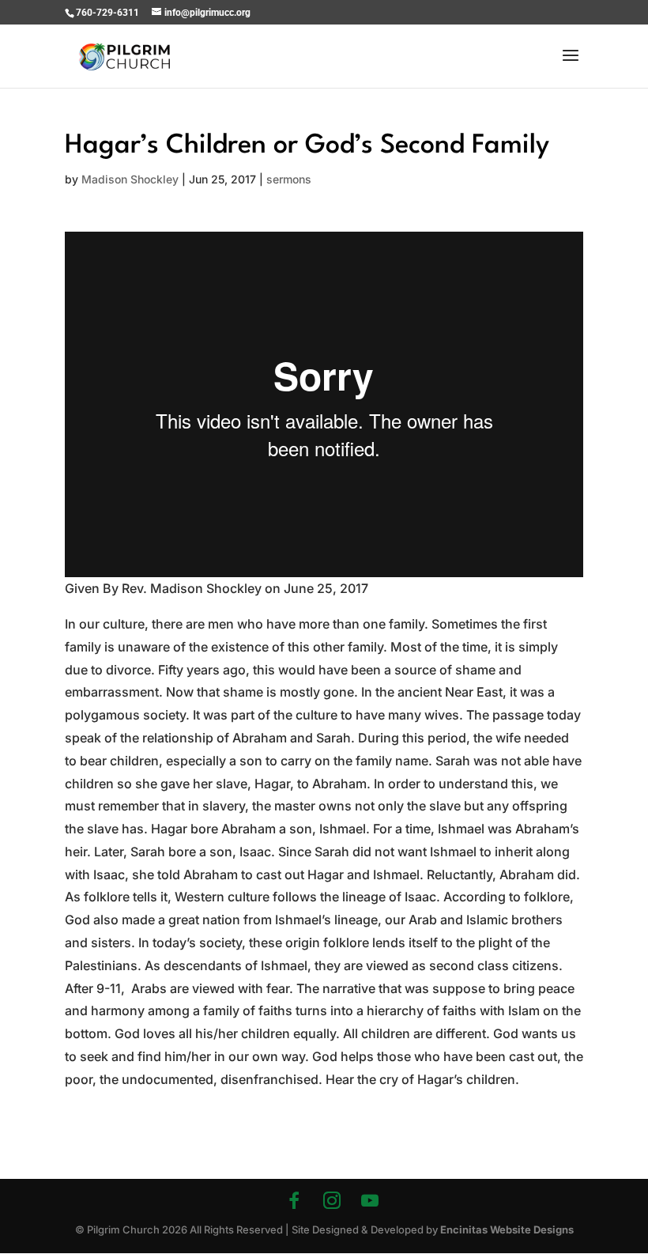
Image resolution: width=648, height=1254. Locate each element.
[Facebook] (294, 1200)
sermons (288, 179)
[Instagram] (332, 1200)
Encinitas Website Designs (507, 1229)
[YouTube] (370, 1200)
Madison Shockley (130, 179)
